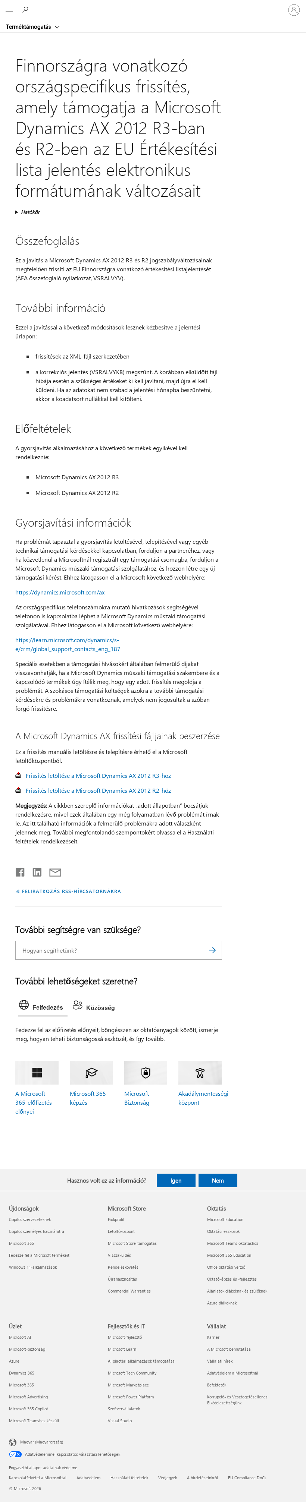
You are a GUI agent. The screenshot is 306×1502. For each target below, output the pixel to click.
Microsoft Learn (122, 1349)
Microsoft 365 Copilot (28, 1408)
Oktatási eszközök (223, 1231)
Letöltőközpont (121, 1231)
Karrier (213, 1337)
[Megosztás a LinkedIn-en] (34, 870)
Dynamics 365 (21, 1373)
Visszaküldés (119, 1255)
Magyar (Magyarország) (41, 1441)
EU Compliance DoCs (247, 1477)
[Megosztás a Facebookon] (20, 870)
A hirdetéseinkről (202, 1477)
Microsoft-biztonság (27, 1349)
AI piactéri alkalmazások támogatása (141, 1361)
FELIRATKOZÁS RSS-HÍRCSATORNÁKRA (71, 891)
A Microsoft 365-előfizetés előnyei (33, 1102)
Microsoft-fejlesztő (125, 1337)
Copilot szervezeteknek (30, 1219)
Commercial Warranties (129, 1291)
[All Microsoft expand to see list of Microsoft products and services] (9, 10)
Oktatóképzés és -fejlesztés (232, 1279)
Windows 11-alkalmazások (33, 1267)
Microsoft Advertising (28, 1397)
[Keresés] (212, 950)
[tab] (43, 1006)
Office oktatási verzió (226, 1267)
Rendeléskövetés (123, 1267)
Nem (218, 1180)
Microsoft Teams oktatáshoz (232, 1243)
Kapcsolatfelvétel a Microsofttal (37, 1477)
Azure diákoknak (222, 1303)
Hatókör (30, 211)
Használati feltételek (129, 1477)
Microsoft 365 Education (229, 1255)
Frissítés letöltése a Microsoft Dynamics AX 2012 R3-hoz (98, 775)
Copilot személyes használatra (36, 1231)
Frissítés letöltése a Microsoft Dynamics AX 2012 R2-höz (98, 790)
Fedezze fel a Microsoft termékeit (39, 1255)
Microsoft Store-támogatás (132, 1243)
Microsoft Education (225, 1219)
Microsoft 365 (21, 1243)
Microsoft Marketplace (128, 1385)
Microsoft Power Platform (131, 1397)
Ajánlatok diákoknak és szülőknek (237, 1291)
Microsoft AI (20, 1337)
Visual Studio (120, 1420)
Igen (176, 1180)
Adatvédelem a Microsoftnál (232, 1373)
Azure (14, 1361)
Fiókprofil (116, 1219)
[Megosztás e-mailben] (52, 870)
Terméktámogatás (29, 26)
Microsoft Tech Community (132, 1373)
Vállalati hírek (219, 1361)
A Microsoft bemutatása (229, 1349)
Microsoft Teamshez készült (34, 1420)
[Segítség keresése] (26, 10)
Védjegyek (167, 1477)
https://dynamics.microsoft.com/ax (59, 592)
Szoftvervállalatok (124, 1408)
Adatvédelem (88, 1477)
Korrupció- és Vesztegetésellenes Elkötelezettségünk (237, 1399)
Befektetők (216, 1385)
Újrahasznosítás (122, 1279)
